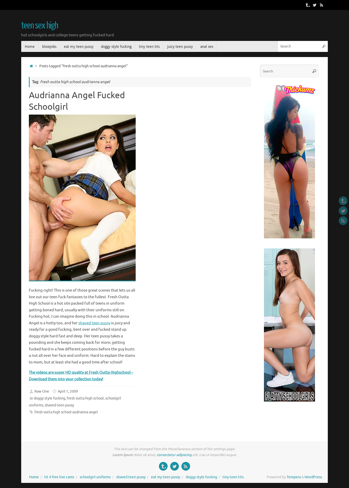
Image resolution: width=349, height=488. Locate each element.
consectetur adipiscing (174, 455)
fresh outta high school (85, 398)
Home (34, 477)
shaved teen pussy (94, 323)
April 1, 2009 (68, 391)
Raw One (41, 391)
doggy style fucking (49, 398)
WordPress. (314, 477)
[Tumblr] (307, 4)
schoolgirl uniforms (95, 477)
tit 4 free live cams (59, 477)
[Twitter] (314, 4)
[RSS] (321, 4)
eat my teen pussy (165, 477)
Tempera (294, 477)
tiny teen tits (233, 477)
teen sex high (39, 25)
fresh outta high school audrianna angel (66, 412)
